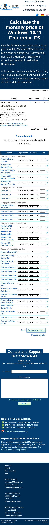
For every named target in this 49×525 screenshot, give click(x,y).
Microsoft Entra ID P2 (9, 317)
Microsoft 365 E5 (7, 215)
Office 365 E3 (6, 195)
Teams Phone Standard (13, 516)
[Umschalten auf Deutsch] (43, 15)
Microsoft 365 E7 (7, 219)
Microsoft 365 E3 (7, 211)
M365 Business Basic (13, 502)
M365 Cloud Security (12, 496)
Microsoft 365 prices (12, 493)
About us (8, 465)
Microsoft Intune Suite (9, 279)
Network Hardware (12, 485)
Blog (6, 474)
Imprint (7, 468)
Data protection (10, 471)
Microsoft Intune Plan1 (9, 271)
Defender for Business (13, 513)
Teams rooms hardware (13, 488)
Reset (23, 330)
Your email (6, 372)
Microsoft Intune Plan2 (9, 275)
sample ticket (21, 450)
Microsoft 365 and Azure (14, 482)
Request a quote (24, 136)
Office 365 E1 (6, 191)
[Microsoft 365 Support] (9, 6)
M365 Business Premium (14, 507)
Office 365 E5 (6, 199)
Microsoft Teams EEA (9, 252)
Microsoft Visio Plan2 (8, 267)
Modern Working (11, 479)
